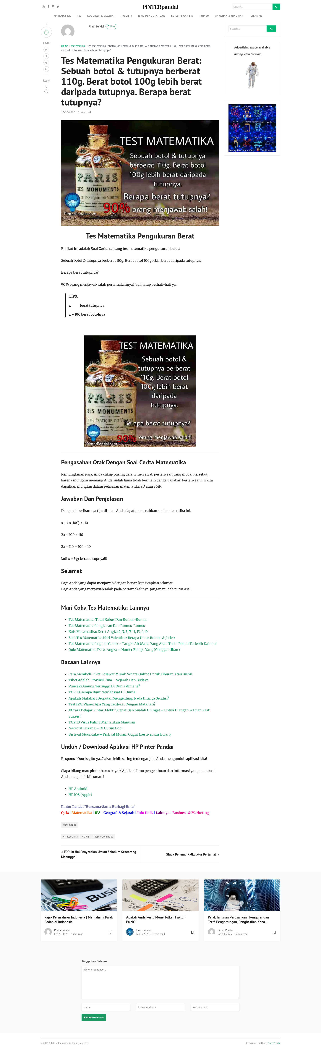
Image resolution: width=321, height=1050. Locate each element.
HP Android (78, 789)
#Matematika (70, 836)
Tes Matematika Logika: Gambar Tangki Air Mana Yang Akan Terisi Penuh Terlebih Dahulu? (143, 644)
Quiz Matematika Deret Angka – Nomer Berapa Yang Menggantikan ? (125, 649)
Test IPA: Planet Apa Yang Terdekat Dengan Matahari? (112, 704)
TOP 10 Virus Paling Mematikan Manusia (102, 722)
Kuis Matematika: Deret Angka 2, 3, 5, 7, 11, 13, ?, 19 (108, 631)
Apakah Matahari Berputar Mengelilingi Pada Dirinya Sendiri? (119, 698)
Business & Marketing (190, 813)
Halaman (255, 15)
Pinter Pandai (101, 26)
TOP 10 (204, 15)
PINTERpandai (160, 7)
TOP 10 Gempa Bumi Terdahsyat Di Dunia (102, 692)
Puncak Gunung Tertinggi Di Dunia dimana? (104, 686)
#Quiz (85, 836)
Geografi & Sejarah (118, 813)
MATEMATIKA (62, 15)
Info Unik (145, 813)
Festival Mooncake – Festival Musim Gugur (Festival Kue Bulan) (120, 734)
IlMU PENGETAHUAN (151, 15)
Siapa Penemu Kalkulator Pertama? (191, 854)
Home (64, 46)
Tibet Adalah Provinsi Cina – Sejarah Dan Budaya (108, 680)
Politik (126, 15)
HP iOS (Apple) (80, 795)
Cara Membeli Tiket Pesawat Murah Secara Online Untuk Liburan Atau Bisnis (131, 674)
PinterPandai (143, 930)
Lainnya (162, 813)
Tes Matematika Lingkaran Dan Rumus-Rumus (107, 626)
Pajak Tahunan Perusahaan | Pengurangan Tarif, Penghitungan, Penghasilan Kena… (238, 919)
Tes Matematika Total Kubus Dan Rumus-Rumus (108, 619)
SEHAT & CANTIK (182, 15)
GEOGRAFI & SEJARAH (101, 15)
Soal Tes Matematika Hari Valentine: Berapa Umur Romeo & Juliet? (122, 638)
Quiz (65, 813)
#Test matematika (103, 836)
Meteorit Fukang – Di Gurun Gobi (96, 728)
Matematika (78, 46)
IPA (79, 15)
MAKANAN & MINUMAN (229, 15)
